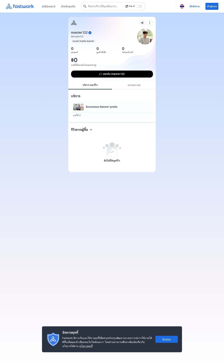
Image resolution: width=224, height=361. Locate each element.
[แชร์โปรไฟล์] (142, 23)
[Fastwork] (74, 23)
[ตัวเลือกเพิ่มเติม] (150, 23)
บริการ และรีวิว (90, 84)
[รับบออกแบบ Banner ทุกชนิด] (112, 109)
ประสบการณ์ (134, 85)
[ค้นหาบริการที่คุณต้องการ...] (85, 6)
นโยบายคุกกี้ (86, 346)
